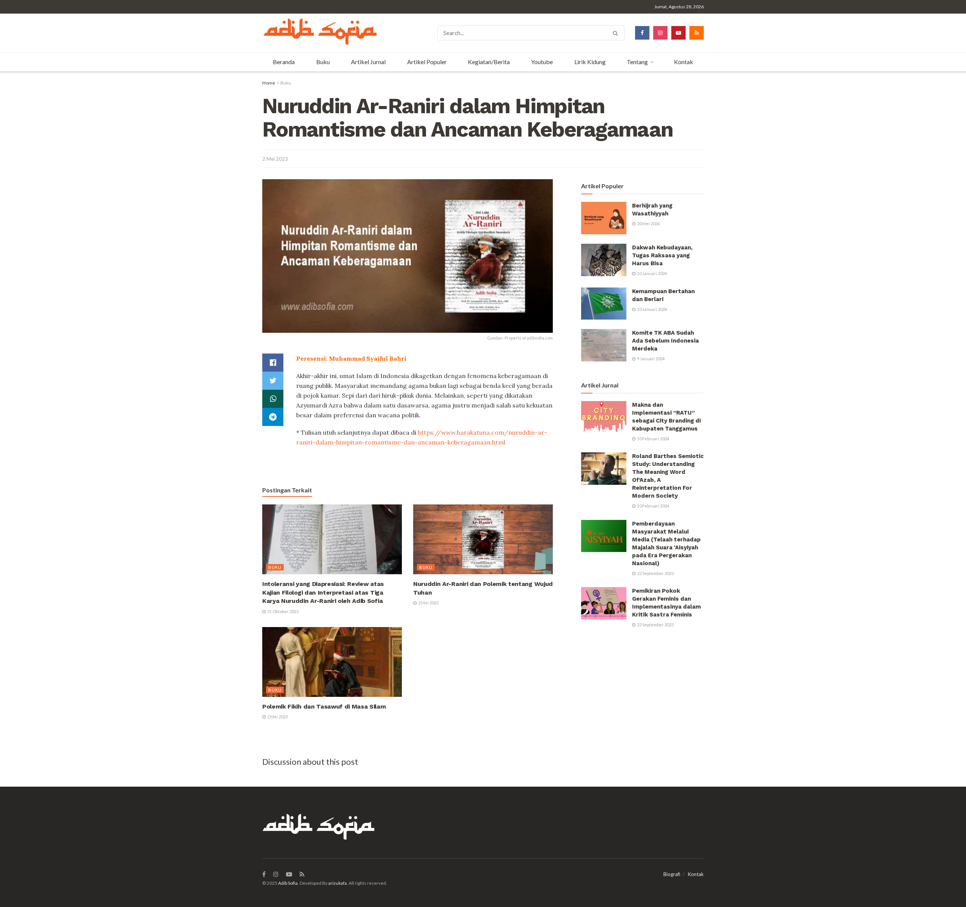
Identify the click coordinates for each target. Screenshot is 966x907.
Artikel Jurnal (368, 61)
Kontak (683, 61)
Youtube (542, 61)
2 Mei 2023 (275, 159)
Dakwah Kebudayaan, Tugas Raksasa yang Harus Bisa (662, 255)
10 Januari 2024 (651, 273)
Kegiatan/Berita (489, 61)
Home (268, 83)
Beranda (284, 61)
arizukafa (337, 883)
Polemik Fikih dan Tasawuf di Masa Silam (324, 706)
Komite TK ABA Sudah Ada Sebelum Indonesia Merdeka (665, 340)
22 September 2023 (655, 573)
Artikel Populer (427, 61)
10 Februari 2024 (652, 438)
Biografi (671, 874)
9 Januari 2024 (650, 358)
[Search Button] (617, 32)
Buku (323, 61)
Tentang (637, 61)
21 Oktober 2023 (282, 611)
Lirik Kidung (590, 61)
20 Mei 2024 (648, 223)
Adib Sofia (288, 883)
